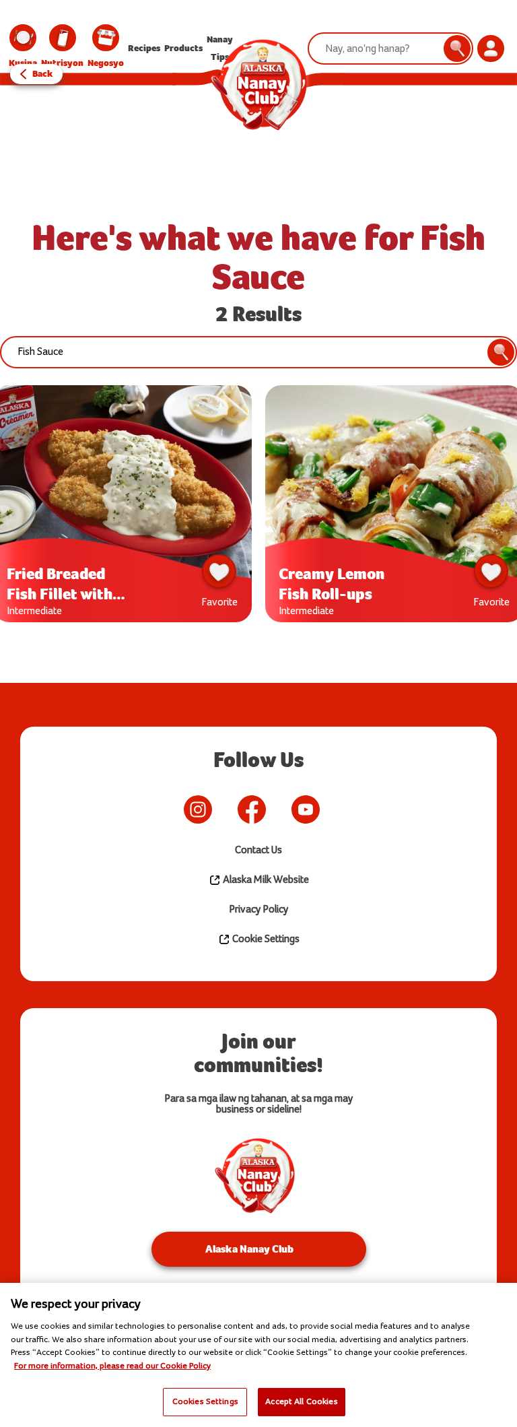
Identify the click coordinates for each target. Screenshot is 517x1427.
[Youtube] (306, 809)
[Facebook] (252, 809)
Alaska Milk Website (265, 880)
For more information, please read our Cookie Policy (112, 1365)
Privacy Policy (258, 909)
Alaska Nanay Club (249, 1248)
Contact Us (258, 850)
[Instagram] (198, 809)
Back (42, 73)
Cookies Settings (205, 1401)
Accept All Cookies (301, 1401)
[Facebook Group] (339, 809)
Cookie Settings (265, 939)
